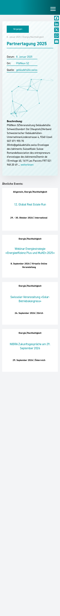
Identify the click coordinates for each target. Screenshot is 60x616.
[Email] (56, 41)
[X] (56, 30)
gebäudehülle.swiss (26, 70)
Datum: (11, 56)
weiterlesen (26, 164)
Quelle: (10, 70)
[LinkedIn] (56, 24)
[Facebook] (56, 18)
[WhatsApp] (56, 36)
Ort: (9, 63)
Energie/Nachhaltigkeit (33, 37)
